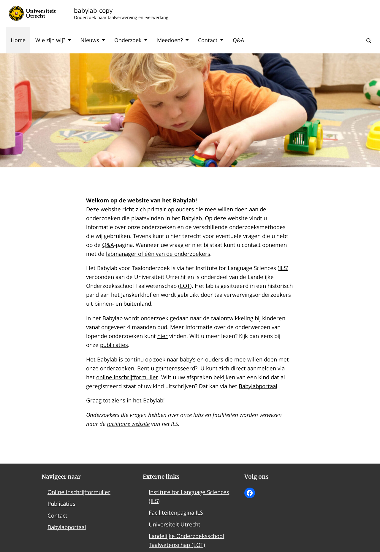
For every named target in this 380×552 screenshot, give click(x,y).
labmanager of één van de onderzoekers (158, 253)
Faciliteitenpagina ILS (176, 512)
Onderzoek (128, 40)
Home (18, 40)
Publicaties (61, 503)
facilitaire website (128, 423)
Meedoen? (170, 40)
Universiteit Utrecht (174, 524)
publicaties (114, 344)
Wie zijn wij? (50, 40)
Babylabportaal (258, 386)
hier (162, 336)
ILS (283, 268)
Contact (208, 40)
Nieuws (89, 40)
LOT (185, 285)
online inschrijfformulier (127, 377)
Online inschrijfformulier (79, 492)
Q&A (238, 40)
